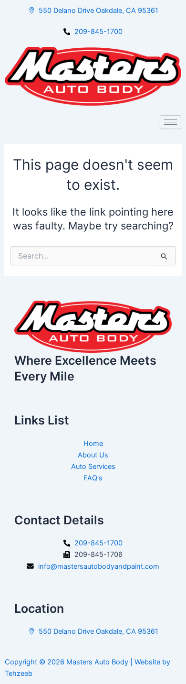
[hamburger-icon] (170, 122)
